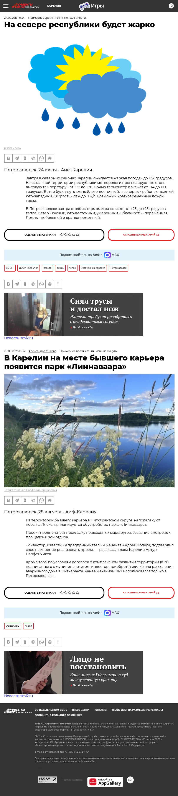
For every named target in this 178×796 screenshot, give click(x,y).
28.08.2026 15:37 (14, 351)
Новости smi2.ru (18, 338)
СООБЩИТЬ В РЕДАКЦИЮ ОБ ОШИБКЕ (58, 715)
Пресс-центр (80, 710)
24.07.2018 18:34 (14, 17)
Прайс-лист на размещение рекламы (137, 710)
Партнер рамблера (72, 779)
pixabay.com (12, 148)
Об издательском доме (51, 710)
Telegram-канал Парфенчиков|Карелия (30, 490)
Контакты (100, 710)
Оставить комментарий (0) (141, 234)
